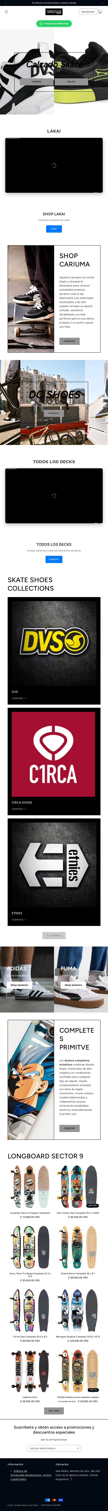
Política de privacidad (50, 1505)
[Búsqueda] (94, 12)
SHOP (54, 229)
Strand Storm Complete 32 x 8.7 (78, 1273)
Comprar (54, 413)
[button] (6, 11)
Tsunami (17, 1505)
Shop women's (19, 985)
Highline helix (30, 1397)
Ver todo (54, 1411)
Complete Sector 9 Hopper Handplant (30, 1213)
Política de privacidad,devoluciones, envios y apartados (31, 1475)
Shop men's (17, 994)
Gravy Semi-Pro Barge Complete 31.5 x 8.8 (30, 1275)
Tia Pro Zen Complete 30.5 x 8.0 (30, 1336)
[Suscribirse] (77, 1448)
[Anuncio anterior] (5, 3)
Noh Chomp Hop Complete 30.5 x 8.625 (78, 1213)
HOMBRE (36, 82)
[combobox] (88, 12)
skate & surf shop (30, 1505)
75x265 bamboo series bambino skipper (78, 1397)
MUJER (71, 82)
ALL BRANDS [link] (54, 935)
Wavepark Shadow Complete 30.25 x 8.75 (78, 1336)
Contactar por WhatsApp (56, 23)
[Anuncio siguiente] (102, 3)
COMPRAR (69, 341)
